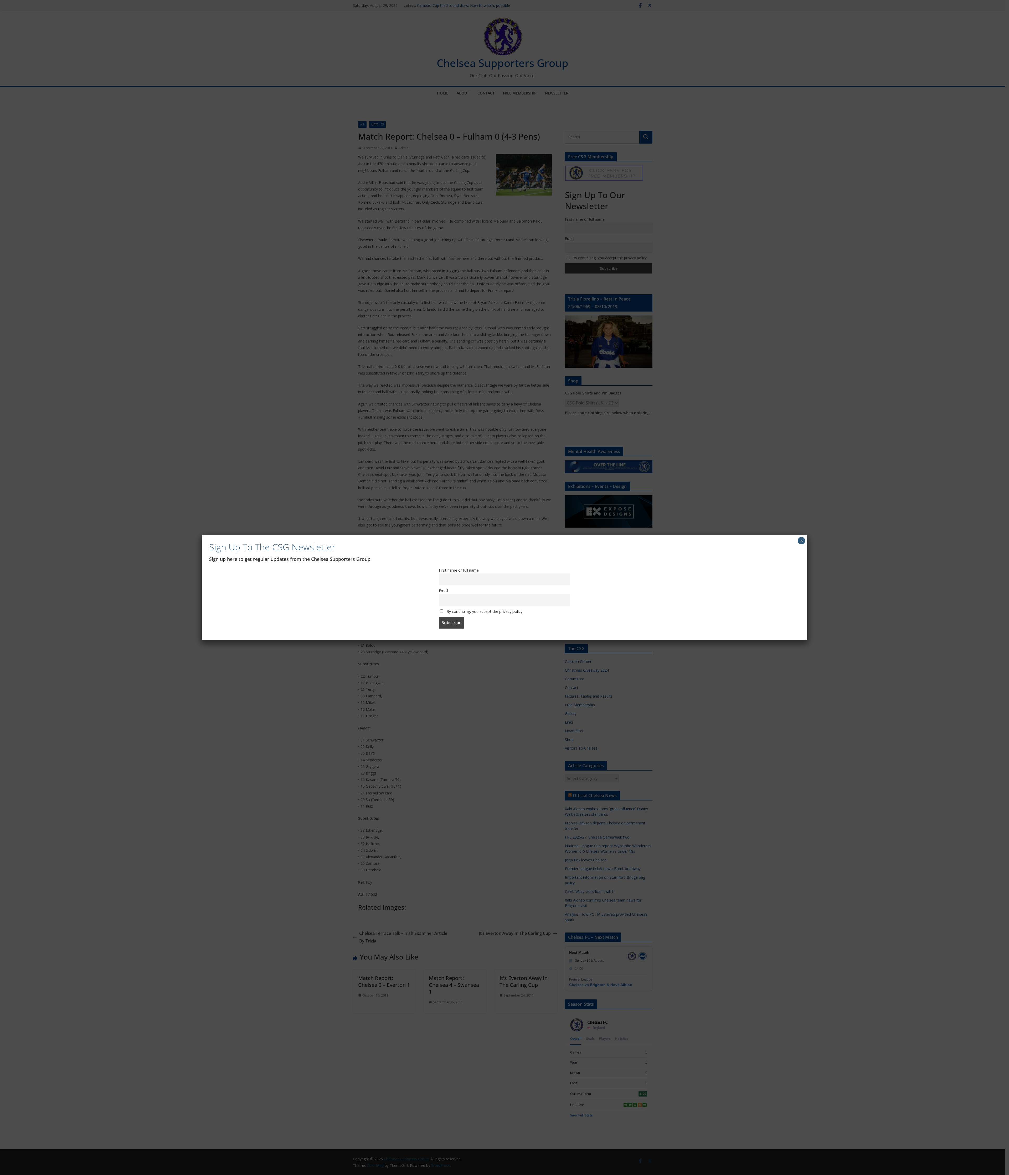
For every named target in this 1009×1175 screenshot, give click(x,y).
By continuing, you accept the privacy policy (483, 611)
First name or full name (459, 570)
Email (443, 590)
